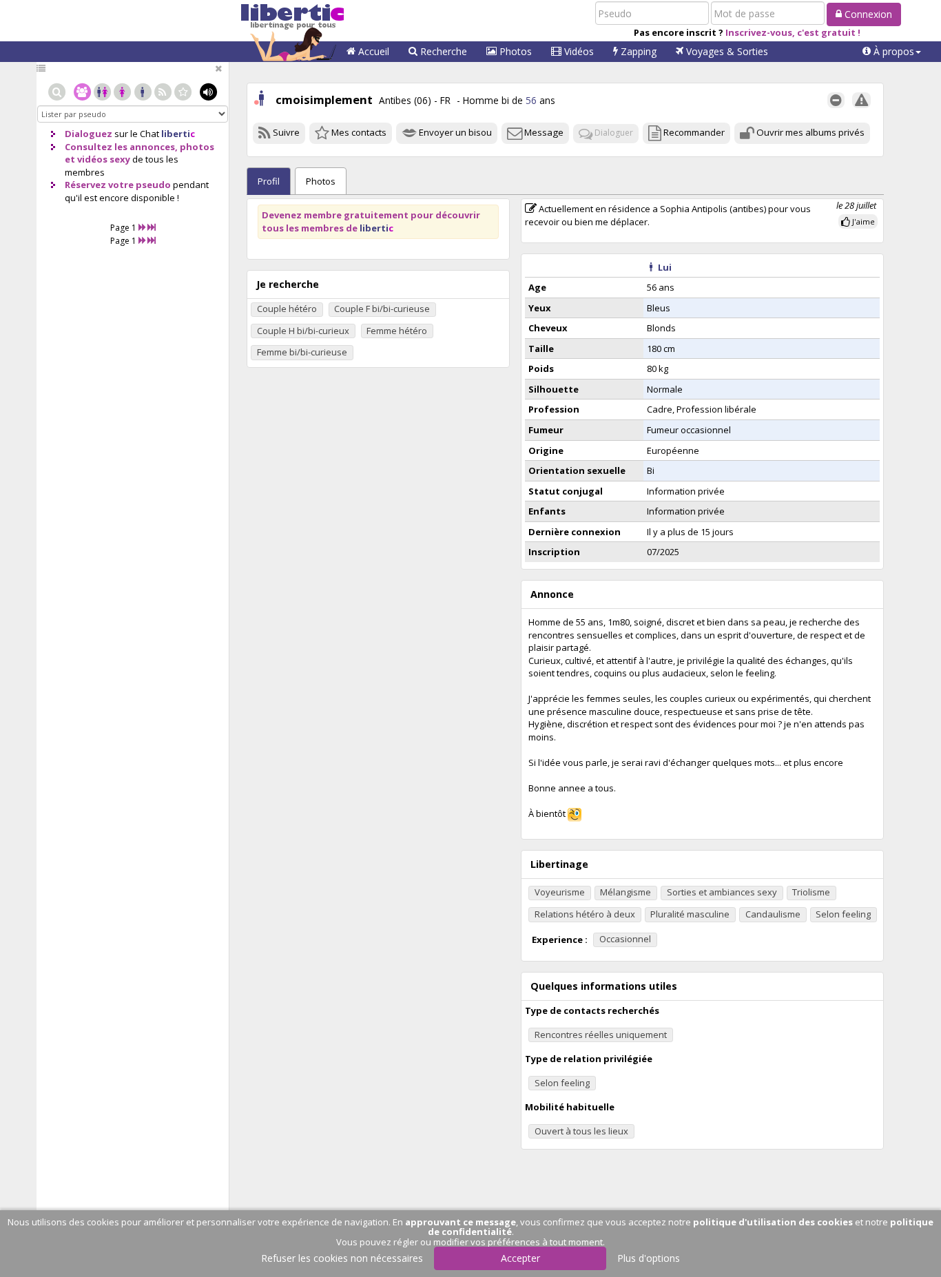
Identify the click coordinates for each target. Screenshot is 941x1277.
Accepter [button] (520, 1258)
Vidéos (577, 51)
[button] (892, 51)
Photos (514, 51)
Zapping (637, 51)
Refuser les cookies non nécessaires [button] (342, 1258)
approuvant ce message (460, 1222)
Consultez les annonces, (121, 147)
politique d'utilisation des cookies (773, 1222)
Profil (269, 181)
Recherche (442, 51)
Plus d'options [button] (648, 1258)
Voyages (725, 51)
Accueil (372, 51)
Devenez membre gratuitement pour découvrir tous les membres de (371, 221)
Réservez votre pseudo (118, 184)
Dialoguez (88, 133)
